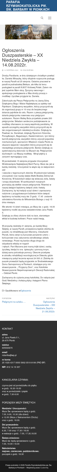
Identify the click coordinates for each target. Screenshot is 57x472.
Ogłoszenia (27, 70)
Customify (44, 467)
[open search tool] (42, 18)
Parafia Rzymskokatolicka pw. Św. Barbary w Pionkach (28, 5)
